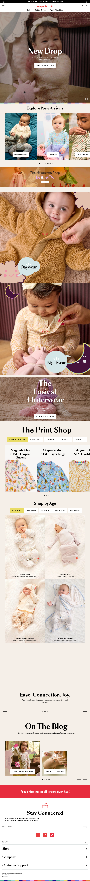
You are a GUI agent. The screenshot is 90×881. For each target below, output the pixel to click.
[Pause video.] (86, 99)
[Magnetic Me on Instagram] (45, 835)
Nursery (79, 439)
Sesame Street (35, 439)
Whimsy (51, 439)
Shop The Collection (45, 65)
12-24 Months (75, 510)
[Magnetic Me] (45, 6)
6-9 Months (45, 510)
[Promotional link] (45, 237)
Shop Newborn (20, 155)
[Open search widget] (82, 6)
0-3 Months (16, 510)
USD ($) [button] (5, 842)
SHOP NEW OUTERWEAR (45, 416)
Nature (65, 439)
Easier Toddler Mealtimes (22, 772)
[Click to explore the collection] (45, 177)
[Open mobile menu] (3, 6)
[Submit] (85, 826)
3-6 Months (31, 510)
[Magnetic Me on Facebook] (38, 835)
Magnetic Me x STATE (17, 439)
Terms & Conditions (6, 875)
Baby (29, 10)
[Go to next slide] (87, 2)
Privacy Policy (5, 876)
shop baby (53, 155)
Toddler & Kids (40, 10)
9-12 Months (60, 510)
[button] (86, 6)
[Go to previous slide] (3, 2)
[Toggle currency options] (85, 842)
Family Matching (56, 10)
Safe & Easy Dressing (55, 772)
